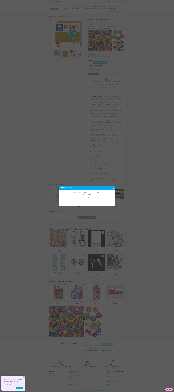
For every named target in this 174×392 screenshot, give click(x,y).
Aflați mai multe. (7, 384)
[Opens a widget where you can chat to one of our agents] (169, 389)
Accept (20, 388)
